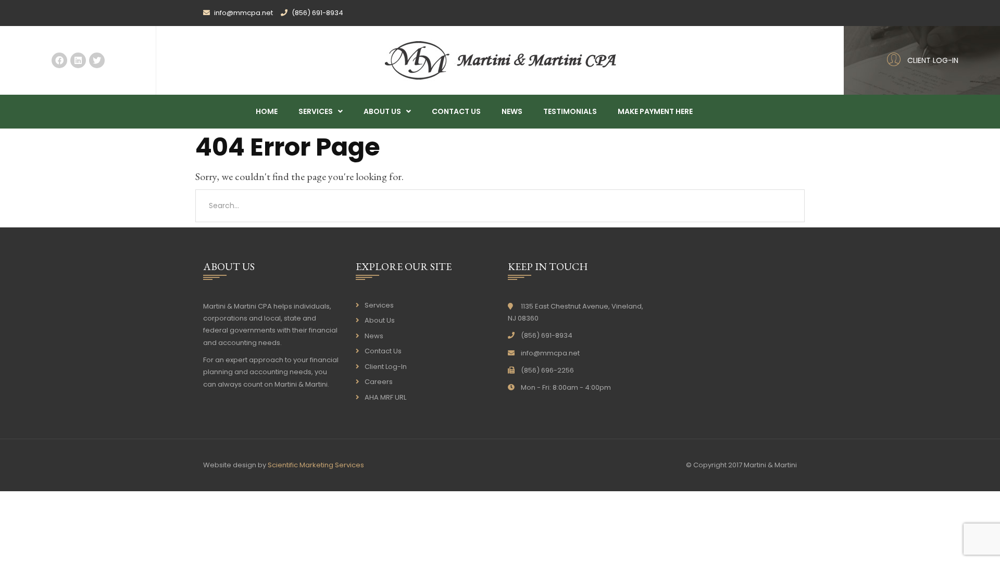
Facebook (59, 60)
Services (315, 111)
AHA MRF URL (385, 397)
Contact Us (456, 111)
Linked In (78, 60)
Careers (379, 382)
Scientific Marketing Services (316, 465)
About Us (382, 111)
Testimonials (570, 111)
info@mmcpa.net (550, 353)
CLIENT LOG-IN (932, 60)
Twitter (97, 60)
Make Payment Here (655, 111)
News (512, 111)
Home (267, 111)
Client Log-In (386, 367)
